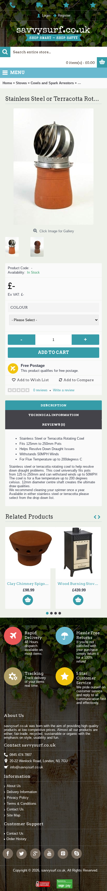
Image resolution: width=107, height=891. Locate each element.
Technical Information (53, 415)
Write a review (63, 390)
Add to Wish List (33, 380)
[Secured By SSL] (42, 882)
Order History (16, 839)
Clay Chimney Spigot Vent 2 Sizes (28, 584)
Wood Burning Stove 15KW (79, 584)
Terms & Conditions (21, 804)
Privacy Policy (18, 798)
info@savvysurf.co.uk (26, 767)
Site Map (13, 815)
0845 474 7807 (21, 755)
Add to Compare (78, 380)
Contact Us (15, 809)
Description (53, 405)
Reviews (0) (53, 424)
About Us (14, 786)
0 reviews (40, 390)
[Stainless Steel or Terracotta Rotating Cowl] (14, 245)
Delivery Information (22, 792)
